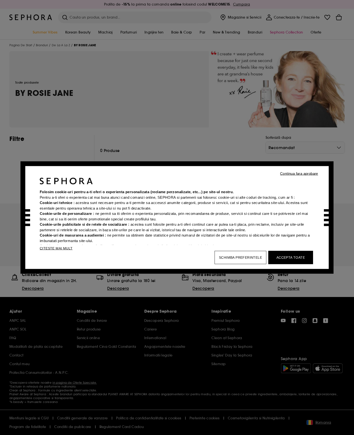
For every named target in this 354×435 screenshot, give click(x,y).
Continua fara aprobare (299, 173)
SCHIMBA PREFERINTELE (240, 257)
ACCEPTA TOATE (290, 257)
